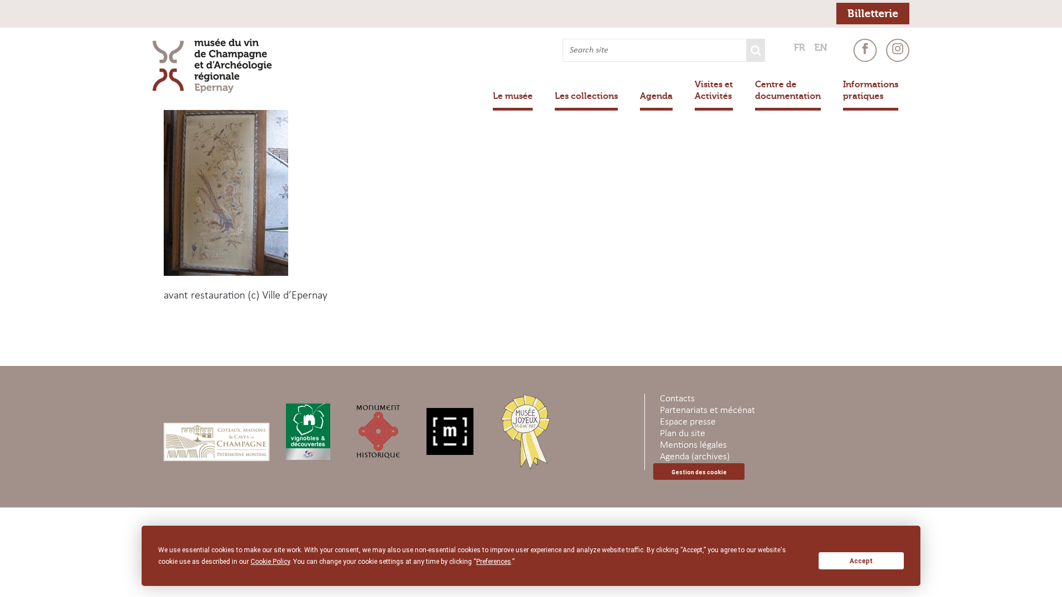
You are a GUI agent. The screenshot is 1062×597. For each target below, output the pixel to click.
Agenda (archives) (695, 457)
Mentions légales (693, 445)
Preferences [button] (493, 561)
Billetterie (872, 13)
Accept (861, 561)
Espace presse (688, 422)
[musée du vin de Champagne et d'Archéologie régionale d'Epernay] (217, 66)
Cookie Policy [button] (270, 561)
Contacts (677, 399)
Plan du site (682, 433)
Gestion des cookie (699, 472)
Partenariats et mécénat (707, 410)
